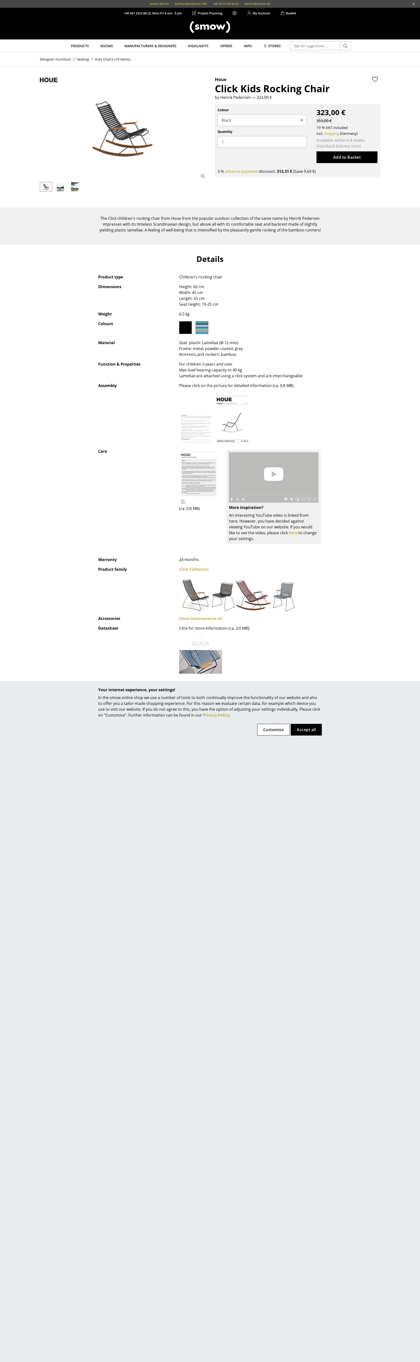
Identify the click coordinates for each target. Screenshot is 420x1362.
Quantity (225, 131)
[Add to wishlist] (375, 79)
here (293, 532)
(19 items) (112, 59)
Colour (223, 110)
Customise (273, 729)
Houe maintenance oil (200, 618)
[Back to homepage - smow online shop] (210, 27)
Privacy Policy (216, 715)
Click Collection (194, 569)
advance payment (241, 171)
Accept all (306, 729)
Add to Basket (347, 157)
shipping (331, 133)
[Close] (413, 4)
